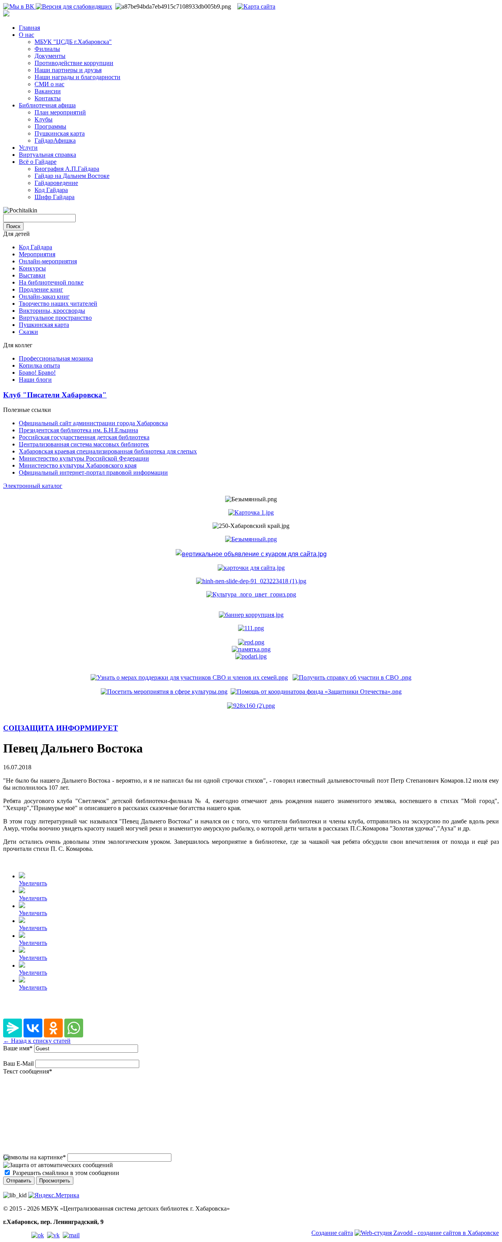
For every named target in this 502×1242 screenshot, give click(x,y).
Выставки (32, 275)
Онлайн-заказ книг (44, 296)
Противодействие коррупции (74, 63)
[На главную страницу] (6, 14)
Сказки (28, 331)
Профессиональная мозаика (56, 358)
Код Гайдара (51, 190)
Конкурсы (32, 268)
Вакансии (48, 91)
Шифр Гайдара (55, 197)
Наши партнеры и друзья (68, 70)
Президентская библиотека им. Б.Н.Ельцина (78, 430)
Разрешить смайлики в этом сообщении (66, 1172)
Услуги (28, 147)
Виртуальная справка (47, 154)
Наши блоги (35, 379)
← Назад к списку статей (37, 1040)
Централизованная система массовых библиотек (84, 444)
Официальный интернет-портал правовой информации (93, 472)
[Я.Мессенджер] (12, 1028)
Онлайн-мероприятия (48, 261)
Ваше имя (18, 1048)
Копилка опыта (39, 365)
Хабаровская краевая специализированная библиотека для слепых (108, 451)
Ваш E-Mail (18, 1063)
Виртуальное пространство (55, 317)
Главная (29, 27)
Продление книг (41, 289)
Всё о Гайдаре (37, 161)
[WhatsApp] (73, 1028)
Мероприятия (37, 254)
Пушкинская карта (60, 133)
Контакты (48, 98)
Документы (50, 56)
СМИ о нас (49, 84)
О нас (26, 34)
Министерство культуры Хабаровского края (77, 465)
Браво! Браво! (37, 372)
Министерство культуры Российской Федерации (84, 458)
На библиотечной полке (51, 282)
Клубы (44, 119)
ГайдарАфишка (55, 140)
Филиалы (47, 48)
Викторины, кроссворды (52, 310)
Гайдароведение (56, 183)
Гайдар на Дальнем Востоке (72, 175)
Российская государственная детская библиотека (84, 437)
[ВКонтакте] (33, 1028)
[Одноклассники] (53, 1028)
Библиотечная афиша (47, 105)
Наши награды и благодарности (77, 77)
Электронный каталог (32, 485)
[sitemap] (256, 6)
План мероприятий (60, 112)
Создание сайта (332, 1232)
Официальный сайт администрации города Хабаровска (93, 423)
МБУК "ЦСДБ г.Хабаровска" (73, 41)
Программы (50, 126)
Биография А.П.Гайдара (67, 168)
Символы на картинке (34, 1157)
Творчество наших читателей (58, 303)
